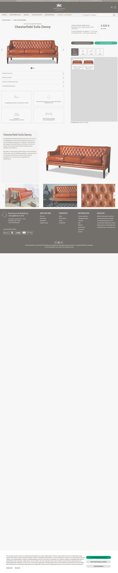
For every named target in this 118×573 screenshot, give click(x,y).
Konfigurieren (98, 566)
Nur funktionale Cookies (99, 562)
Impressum (17, 567)
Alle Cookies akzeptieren (98, 557)
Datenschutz (9, 567)
